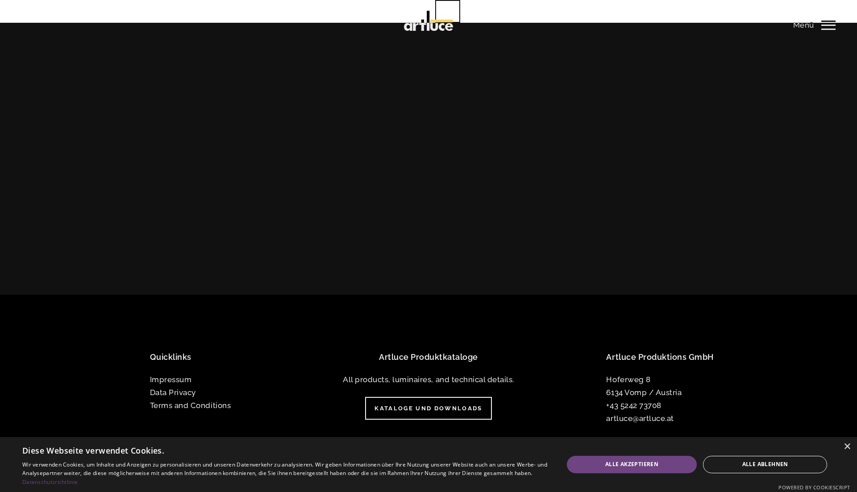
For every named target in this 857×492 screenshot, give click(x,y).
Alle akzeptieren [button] (631, 464)
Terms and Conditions (190, 405)
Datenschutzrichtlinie (50, 482)
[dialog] (428, 464)
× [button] (847, 446)
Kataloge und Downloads (428, 408)
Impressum (171, 379)
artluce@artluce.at (640, 418)
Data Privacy (173, 392)
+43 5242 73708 (633, 405)
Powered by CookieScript (814, 487)
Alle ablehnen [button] (765, 464)
